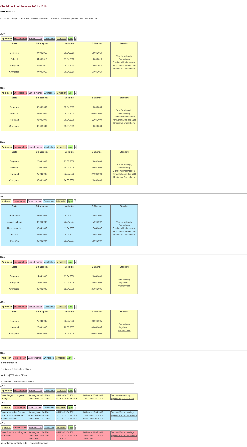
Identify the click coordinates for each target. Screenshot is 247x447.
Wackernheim (127, 398)
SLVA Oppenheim (128, 415)
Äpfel (70, 38)
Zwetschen (49, 38)
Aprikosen (6, 201)
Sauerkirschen (35, 38)
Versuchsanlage (126, 412)
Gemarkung (124, 395)
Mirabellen (61, 38)
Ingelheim (115, 415)
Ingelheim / (116, 398)
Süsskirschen (20, 38)
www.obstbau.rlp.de (39, 443)
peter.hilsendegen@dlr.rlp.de (14, 443)
